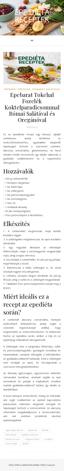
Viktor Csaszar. (47, 464)
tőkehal (25, 443)
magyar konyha (32, 439)
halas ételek (10, 434)
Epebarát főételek (17, 89)
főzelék (45, 430)
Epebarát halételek (46, 89)
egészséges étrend (14, 430)
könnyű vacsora (12, 439)
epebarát (32, 430)
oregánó (48, 439)
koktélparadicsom (29, 434)
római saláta (11, 443)
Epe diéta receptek (32, 15)
